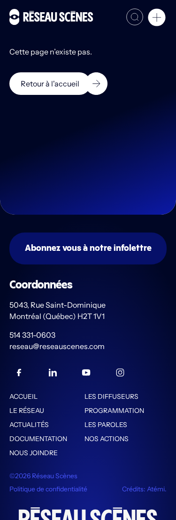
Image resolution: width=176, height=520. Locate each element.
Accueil (23, 396)
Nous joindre (33, 453)
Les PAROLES (105, 424)
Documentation (38, 438)
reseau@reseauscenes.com (57, 346)
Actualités (29, 424)
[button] (157, 19)
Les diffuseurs (111, 396)
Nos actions (106, 438)
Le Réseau (26, 410)
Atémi (156, 489)
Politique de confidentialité (48, 489)
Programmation (114, 410)
